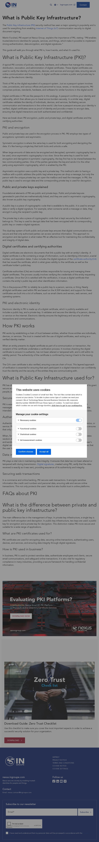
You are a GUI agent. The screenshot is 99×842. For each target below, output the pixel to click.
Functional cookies (28, 429)
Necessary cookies (28, 420)
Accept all (43, 452)
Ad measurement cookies (31, 440)
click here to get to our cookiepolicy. (67, 405)
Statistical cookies (28, 434)
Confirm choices (25, 452)
